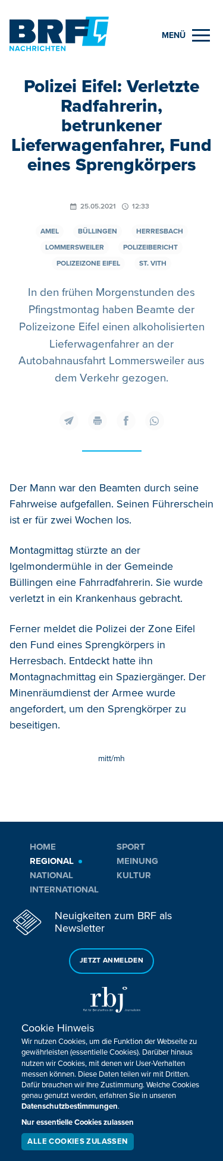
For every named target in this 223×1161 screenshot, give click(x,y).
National (51, 875)
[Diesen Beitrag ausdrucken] (97, 420)
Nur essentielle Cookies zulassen (77, 1122)
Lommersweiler (74, 247)
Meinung (137, 861)
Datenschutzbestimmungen (69, 1106)
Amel (49, 231)
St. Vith (153, 263)
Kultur (134, 875)
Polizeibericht (150, 247)
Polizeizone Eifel (88, 263)
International (64, 889)
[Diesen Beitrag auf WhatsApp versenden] (154, 420)
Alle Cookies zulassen (77, 1141)
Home (43, 846)
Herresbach (159, 231)
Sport (131, 846)
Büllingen (97, 231)
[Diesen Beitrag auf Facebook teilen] (126, 420)
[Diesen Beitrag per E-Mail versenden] (68, 420)
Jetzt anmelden (111, 960)
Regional (52, 861)
